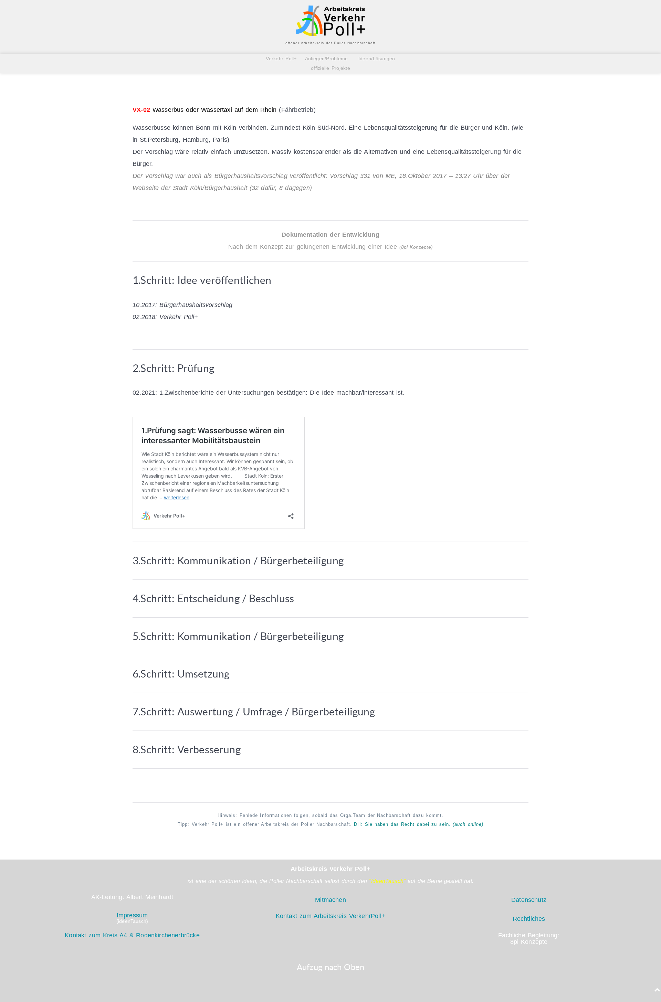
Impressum (132, 915)
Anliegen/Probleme (326, 58)
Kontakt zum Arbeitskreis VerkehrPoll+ (330, 916)
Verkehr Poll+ (283, 58)
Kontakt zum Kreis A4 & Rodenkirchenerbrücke (132, 935)
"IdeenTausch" (387, 881)
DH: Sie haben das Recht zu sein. (418, 824)
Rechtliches (529, 918)
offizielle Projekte (330, 68)
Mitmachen (330, 899)
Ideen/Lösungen (375, 58)
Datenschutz (528, 899)
